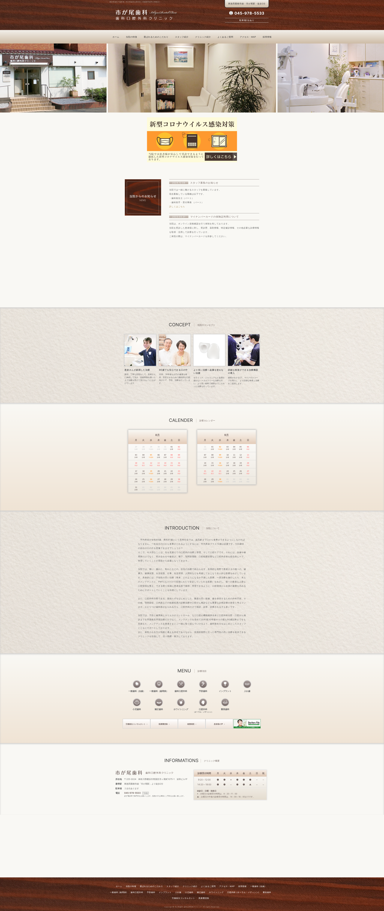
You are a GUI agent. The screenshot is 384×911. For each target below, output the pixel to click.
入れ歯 (247, 691)
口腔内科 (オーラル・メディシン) (243, 892)
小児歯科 (137, 709)
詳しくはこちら (177, 206)
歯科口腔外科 (181, 691)
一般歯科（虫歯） (136, 691)
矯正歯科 (159, 709)
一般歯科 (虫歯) (257, 886)
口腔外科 (203, 710)
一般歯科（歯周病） (158, 691)
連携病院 (190, 724)
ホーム (115, 37)
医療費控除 (163, 724)
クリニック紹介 (203, 37)
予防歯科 (203, 691)
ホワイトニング (181, 709)
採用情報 (267, 37)
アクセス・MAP (248, 37)
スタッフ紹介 (182, 37)
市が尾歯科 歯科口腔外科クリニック (188, 907)
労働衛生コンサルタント (136, 724)
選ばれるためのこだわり (156, 37)
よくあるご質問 (225, 37)
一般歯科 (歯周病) (118, 892)
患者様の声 (218, 724)
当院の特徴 (131, 37)
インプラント (225, 691)
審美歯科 (225, 709)
